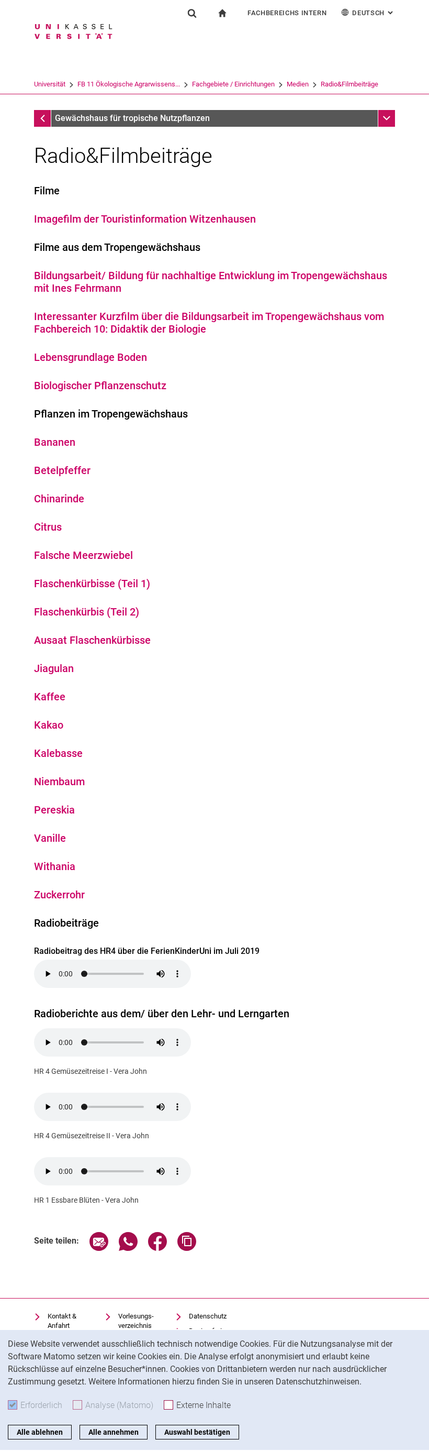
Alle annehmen (113, 1432)
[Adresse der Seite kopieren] (186, 1248)
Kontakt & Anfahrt (62, 1320)
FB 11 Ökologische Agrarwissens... (128, 84)
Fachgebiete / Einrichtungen (233, 84)
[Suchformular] (192, 13)
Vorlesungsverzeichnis (136, 1320)
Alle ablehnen (40, 1432)
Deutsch (373, 13)
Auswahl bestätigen (197, 1432)
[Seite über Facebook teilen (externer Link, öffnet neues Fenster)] (157, 1248)
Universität (49, 84)
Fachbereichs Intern (286, 13)
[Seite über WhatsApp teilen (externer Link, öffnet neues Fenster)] (128, 1248)
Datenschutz (208, 1316)
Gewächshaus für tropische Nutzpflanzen (132, 118)
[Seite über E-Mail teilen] (98, 1248)
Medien (298, 84)
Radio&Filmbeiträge (349, 84)
